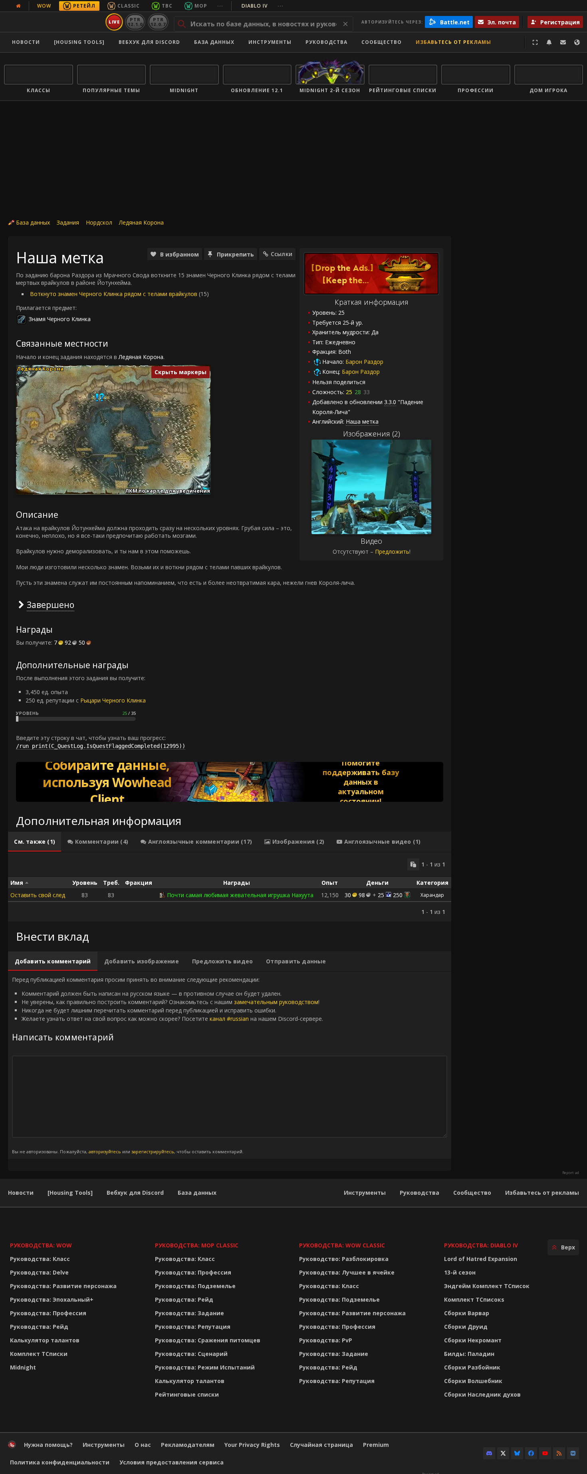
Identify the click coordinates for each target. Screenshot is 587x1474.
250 (398, 895)
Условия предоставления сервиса (171, 1462)
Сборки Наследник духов (482, 1394)
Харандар (432, 895)
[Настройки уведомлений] (549, 42)
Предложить (392, 551)
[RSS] (559, 1453)
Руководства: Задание (189, 1313)
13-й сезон (460, 1272)
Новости (26, 42)
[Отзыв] (563, 42)
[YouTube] (545, 1453)
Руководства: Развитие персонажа (63, 1286)
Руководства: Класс (40, 1259)
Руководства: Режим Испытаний (205, 1367)
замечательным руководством (276, 1002)
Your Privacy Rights (252, 1444)
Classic (128, 5)
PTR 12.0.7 (158, 21)
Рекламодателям (187, 1444)
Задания (68, 222)
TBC (167, 5)
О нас (143, 1444)
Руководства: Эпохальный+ (51, 1299)
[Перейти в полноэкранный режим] (535, 42)
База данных (214, 42)
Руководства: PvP (325, 1340)
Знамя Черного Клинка (60, 319)
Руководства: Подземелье (195, 1286)
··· (220, 5)
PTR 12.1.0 (135, 21)
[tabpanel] (229, 886)
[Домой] (53, 22)
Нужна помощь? (48, 1444)
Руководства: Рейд (39, 1326)
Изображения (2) (371, 433)
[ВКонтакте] (573, 1453)
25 (381, 895)
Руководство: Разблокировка (344, 1259)
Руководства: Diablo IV (481, 1245)
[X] (503, 1453)
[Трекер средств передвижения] (229, 782)
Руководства (326, 42)
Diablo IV (263, 5)
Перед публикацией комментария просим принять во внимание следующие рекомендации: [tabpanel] (167, 1065)
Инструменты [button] (270, 42)
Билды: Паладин (469, 1354)
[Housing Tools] (70, 1192)
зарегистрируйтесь (152, 1151)
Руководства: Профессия (48, 1313)
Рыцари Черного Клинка (113, 700)
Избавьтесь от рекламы (453, 42)
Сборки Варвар (466, 1313)
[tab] (34, 842)
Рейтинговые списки (187, 1394)
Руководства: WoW (41, 1245)
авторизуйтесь (105, 1151)
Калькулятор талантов (44, 1340)
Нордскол (99, 222)
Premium (376, 1444)
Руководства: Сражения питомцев (207, 1340)
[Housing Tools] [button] (79, 42)
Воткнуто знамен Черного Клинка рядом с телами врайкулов (113, 294)
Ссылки (281, 254)
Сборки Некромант (473, 1340)
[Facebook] (531, 1453)
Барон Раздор (364, 361)
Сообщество (381, 42)
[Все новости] (18, 6)
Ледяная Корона (141, 222)
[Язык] (577, 42)
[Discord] (489, 1453)
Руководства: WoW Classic (342, 1245)
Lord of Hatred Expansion (480, 1259)
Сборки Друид (466, 1326)
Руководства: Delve (39, 1272)
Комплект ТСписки (38, 1354)
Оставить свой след (37, 895)
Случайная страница (321, 1444)
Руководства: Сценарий (191, 1354)
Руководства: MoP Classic (196, 1245)
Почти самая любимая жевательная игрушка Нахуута (240, 895)
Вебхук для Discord (149, 42)
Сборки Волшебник (473, 1381)
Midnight (23, 1367)
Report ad (570, 1173)
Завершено (50, 604)
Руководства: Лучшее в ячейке (347, 1272)
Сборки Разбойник (472, 1367)
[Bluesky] (517, 1453)
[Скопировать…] (413, 864)
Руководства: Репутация (192, 1326)
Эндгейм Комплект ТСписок (486, 1286)
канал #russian (229, 1018)
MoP (200, 5)
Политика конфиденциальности (59, 1462)
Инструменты (365, 1192)
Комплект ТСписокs (474, 1299)
